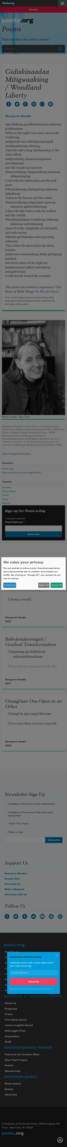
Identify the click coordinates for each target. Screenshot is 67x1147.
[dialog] (33, 573)
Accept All (56, 585)
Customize (9, 585)
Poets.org (8, 3)
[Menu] (62, 3)
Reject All (43, 585)
